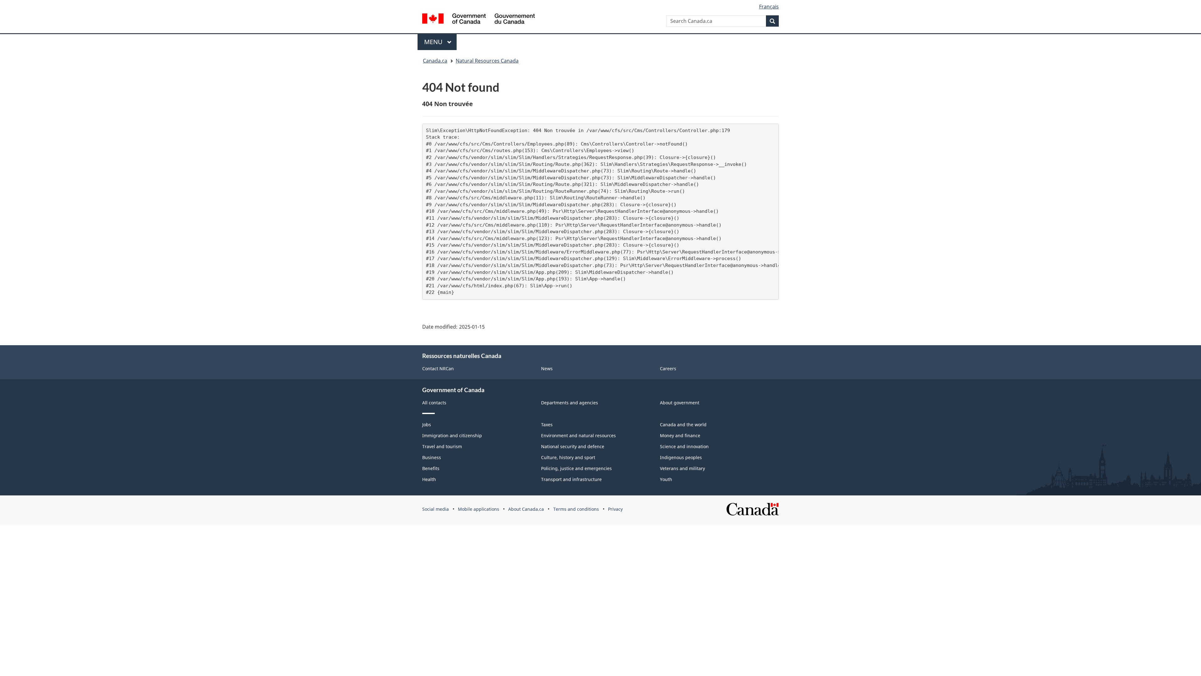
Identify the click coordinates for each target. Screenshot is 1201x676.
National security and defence (572, 446)
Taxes (547, 425)
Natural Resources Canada (487, 60)
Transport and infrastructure (571, 479)
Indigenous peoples (681, 457)
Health (429, 479)
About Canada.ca (526, 509)
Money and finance (680, 435)
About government (679, 403)
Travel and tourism (442, 446)
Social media (435, 509)
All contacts (434, 403)
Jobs (426, 425)
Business (431, 457)
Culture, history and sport (568, 457)
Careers (668, 368)
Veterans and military (682, 468)
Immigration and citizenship (452, 435)
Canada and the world (683, 425)
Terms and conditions (576, 509)
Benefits (430, 468)
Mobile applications (478, 509)
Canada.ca (435, 60)
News (547, 368)
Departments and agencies (569, 403)
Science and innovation (684, 446)
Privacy (615, 509)
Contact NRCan (438, 368)
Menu (434, 42)
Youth (666, 479)
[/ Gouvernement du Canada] (478, 18)
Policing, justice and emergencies (576, 468)
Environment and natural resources (578, 435)
